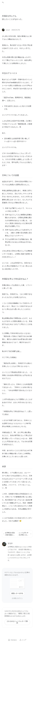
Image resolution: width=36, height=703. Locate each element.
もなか (10, 543)
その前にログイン (17, 598)
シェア (24, 640)
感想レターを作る (17, 593)
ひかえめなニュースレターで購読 (17, 622)
